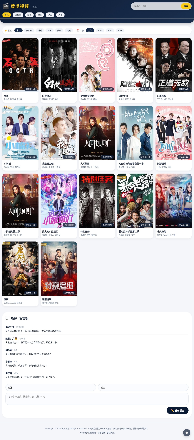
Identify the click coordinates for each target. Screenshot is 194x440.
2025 (100, 30)
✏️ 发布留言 (177, 410)
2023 (120, 30)
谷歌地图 (101, 432)
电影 (29, 15)
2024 (110, 30)
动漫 (50, 15)
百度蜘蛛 (92, 432)
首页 (7, 15)
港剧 (40, 30)
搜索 (186, 6)
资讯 (60, 15)
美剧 (59, 30)
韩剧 (50, 30)
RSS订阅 (83, 432)
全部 (18, 30)
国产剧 (29, 30)
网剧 (69, 30)
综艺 (40, 15)
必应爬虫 (111, 432)
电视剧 (18, 15)
